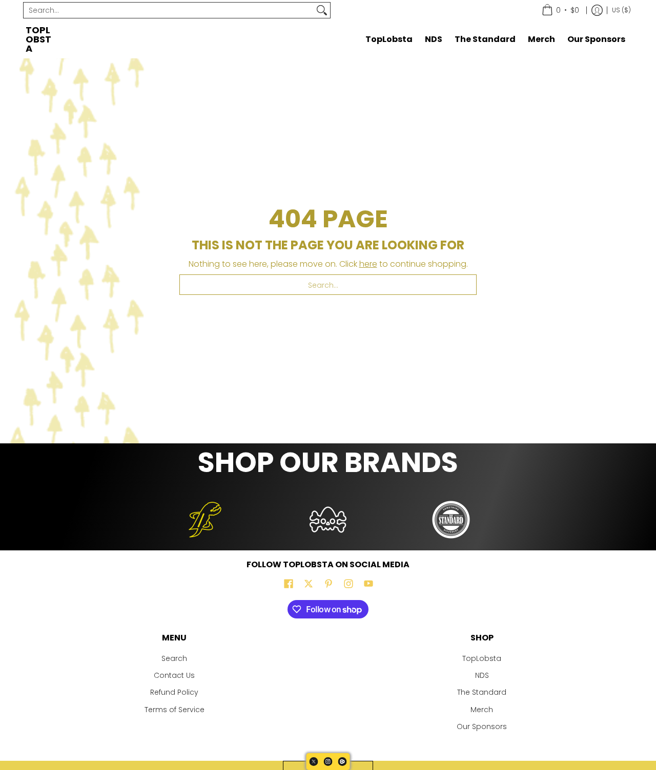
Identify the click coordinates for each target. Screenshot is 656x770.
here (368, 264)
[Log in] (597, 10)
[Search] (322, 10)
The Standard (481, 692)
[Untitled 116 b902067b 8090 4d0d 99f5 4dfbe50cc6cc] (205, 519)
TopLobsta (38, 39)
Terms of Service (174, 709)
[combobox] (169, 10)
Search (174, 658)
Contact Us (174, 675)
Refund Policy (174, 692)
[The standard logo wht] (451, 519)
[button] (288, 584)
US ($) (621, 10)
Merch (481, 709)
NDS (482, 675)
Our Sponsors (482, 726)
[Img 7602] (328, 519)
